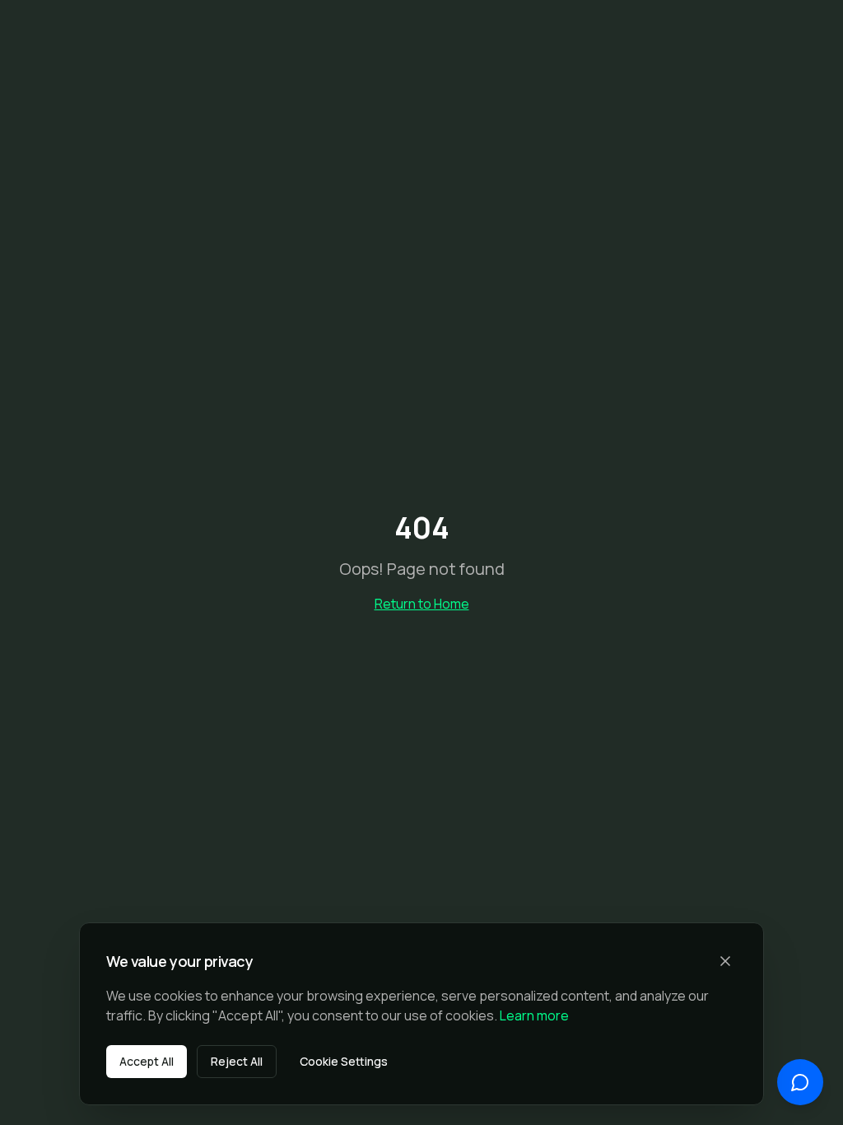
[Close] (725, 961)
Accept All (146, 1061)
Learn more (534, 1015)
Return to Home (422, 604)
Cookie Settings (344, 1061)
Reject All (237, 1061)
